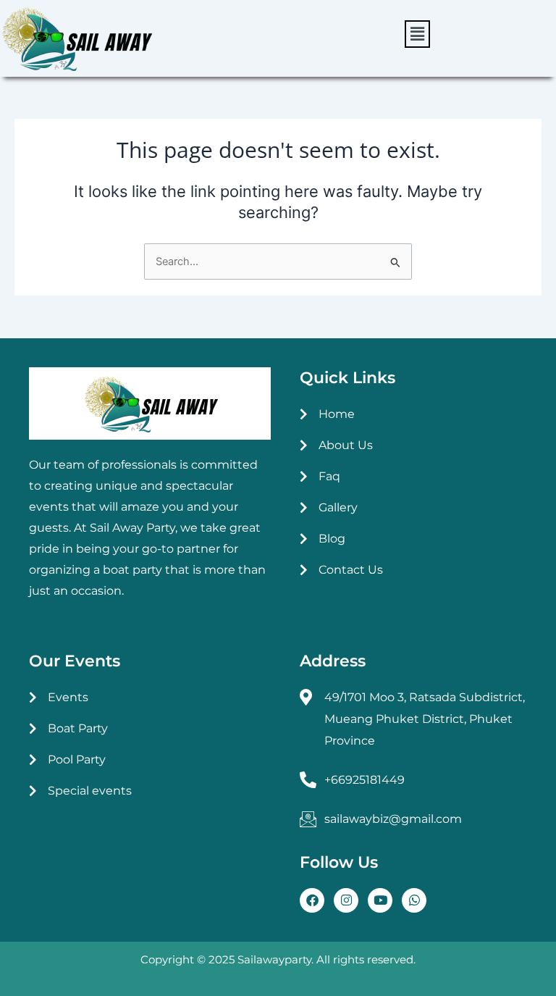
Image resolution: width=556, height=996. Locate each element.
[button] (417, 34)
